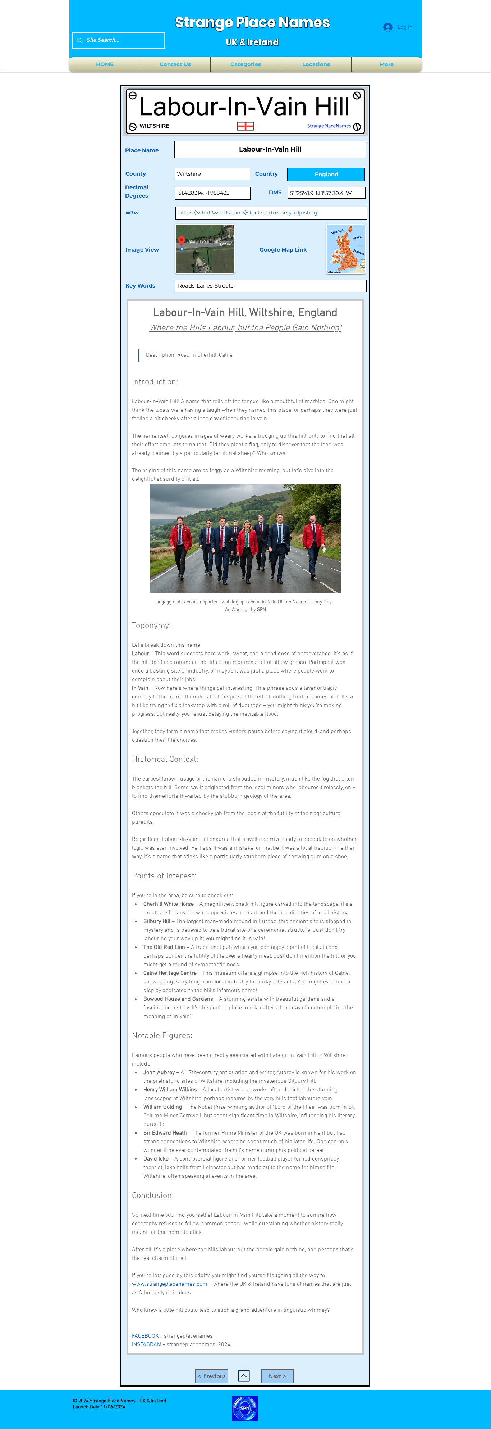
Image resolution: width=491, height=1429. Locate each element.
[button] (246, 64)
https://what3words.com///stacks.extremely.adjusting (247, 212)
